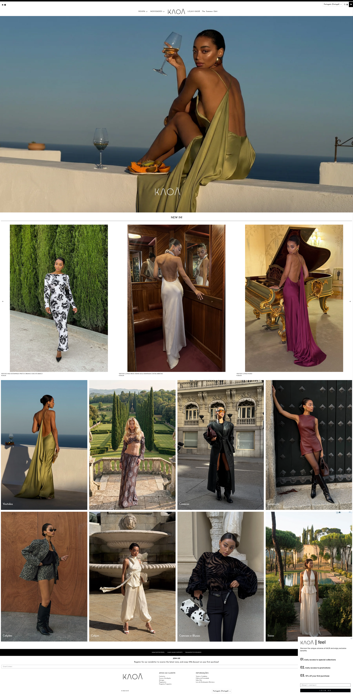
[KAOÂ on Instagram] (5, 5)
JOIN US (325, 690)
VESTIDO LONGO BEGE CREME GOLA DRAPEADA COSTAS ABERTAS (141, 373)
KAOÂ (127, 690)
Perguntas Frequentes (165, 684)
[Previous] (3, 301)
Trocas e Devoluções (165, 678)
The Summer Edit (210, 11)
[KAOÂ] (176, 11)
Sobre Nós (199, 680)
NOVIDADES (156, 11)
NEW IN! (176, 217)
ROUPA (142, 11)
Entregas (161, 680)
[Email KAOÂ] (3, 5)
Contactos (162, 676)
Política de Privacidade (202, 678)
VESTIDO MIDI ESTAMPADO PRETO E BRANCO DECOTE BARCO (22, 373)
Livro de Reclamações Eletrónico (205, 682)
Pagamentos (162, 682)
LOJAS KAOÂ (194, 11)
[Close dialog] (351, 638)
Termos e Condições (201, 676)
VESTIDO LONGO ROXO (244, 373)
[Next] (350, 301)
